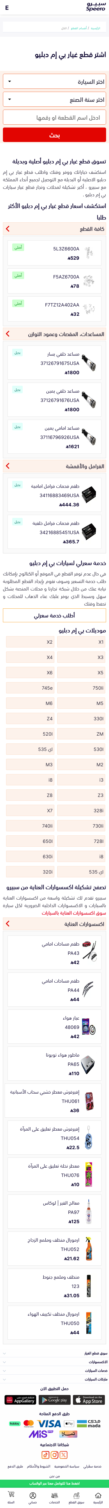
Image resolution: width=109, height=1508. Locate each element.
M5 (100, 702)
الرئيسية (95, 28)
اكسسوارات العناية (84, 923)
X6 (50, 672)
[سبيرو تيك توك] (45, 1455)
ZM (100, 733)
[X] (63, 1455)
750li (98, 687)
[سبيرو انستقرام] (54, 1455)
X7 (50, 810)
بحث (54, 134)
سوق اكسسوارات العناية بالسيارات (74, 912)
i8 (51, 779)
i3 (101, 779)
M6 (49, 702)
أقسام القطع (79, 28)
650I (48, 840)
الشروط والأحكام (38, 1465)
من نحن (54, 1475)
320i (48, 871)
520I (48, 733)
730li (98, 825)
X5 (100, 672)
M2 (100, 764)
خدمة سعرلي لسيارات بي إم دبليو (67, 562)
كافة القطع (92, 228)
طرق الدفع (15, 1465)
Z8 (50, 794)
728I (98, 840)
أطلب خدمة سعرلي (54, 615)
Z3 (100, 794)
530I (98, 748)
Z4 (50, 718)
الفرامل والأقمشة (85, 465)
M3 (49, 764)
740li (47, 825)
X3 (100, 656)
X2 (50, 641)
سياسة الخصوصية (66, 1465)
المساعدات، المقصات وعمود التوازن (66, 333)
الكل (64, 28)
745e (47, 687)
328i (98, 810)
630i (48, 856)
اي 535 (45, 748)
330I (98, 718)
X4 (50, 656)
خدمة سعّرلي (92, 1465)
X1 (101, 641)
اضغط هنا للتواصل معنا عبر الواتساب (54, 1483)
